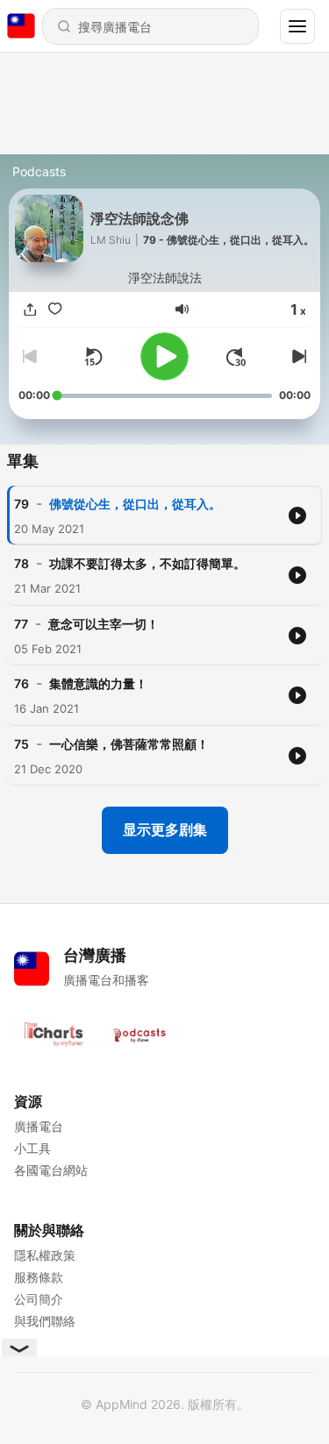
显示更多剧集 (165, 829)
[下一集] (297, 357)
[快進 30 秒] (236, 357)
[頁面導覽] (297, 26)
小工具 (32, 1148)
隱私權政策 (44, 1255)
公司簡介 (38, 1298)
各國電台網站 (51, 1170)
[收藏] (55, 309)
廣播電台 (38, 1126)
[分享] (30, 309)
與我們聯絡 (44, 1320)
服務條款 (38, 1277)
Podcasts (39, 171)
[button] (182, 309)
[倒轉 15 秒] (93, 357)
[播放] (164, 356)
